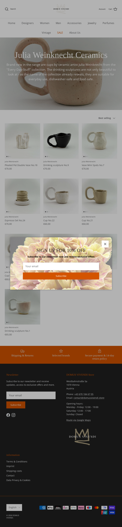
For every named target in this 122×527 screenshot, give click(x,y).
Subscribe (61, 275)
